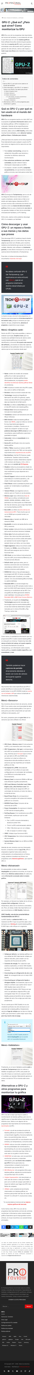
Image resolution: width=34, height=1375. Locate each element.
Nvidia (8, 1342)
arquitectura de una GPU (23, 452)
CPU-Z (11, 280)
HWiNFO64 (7, 1156)
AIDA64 (6, 1144)
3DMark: (7, 1189)
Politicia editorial (5, 1331)
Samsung (26, 1342)
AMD (10, 1336)
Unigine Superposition (11, 1177)
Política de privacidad (7, 1328)
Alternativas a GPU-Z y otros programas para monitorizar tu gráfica (16, 102)
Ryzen (20, 1342)
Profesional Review (24, 1366)
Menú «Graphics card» (11, 91)
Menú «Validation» (11, 100)
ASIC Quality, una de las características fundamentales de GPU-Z (17, 97)
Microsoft (28, 1339)
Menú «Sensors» (10, 93)
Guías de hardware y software (15, 17)
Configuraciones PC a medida (9, 1322)
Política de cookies (6, 1325)
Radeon (14, 1342)
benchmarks (5, 1126)
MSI (3, 1342)
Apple (15, 1336)
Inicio (4, 17)
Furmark (7, 1130)
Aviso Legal (4, 1319)
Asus (20, 1336)
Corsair (25, 1336)
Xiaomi (20, 1345)
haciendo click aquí (16, 258)
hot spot (20, 754)
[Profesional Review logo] (13, 3)
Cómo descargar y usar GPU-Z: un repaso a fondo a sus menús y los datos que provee (16, 88)
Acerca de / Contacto (7, 1316)
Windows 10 (5, 1345)
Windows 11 (13, 1345)
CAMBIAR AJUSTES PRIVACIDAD (17, 1299)
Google (17, 1339)
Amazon (4, 1336)
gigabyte (10, 1339)
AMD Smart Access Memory (23, 597)
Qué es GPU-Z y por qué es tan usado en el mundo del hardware (15, 84)
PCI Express (24, 464)
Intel (22, 1339)
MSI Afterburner (9, 1170)
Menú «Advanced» (11, 95)
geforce (4, 1339)
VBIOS (13, 422)
